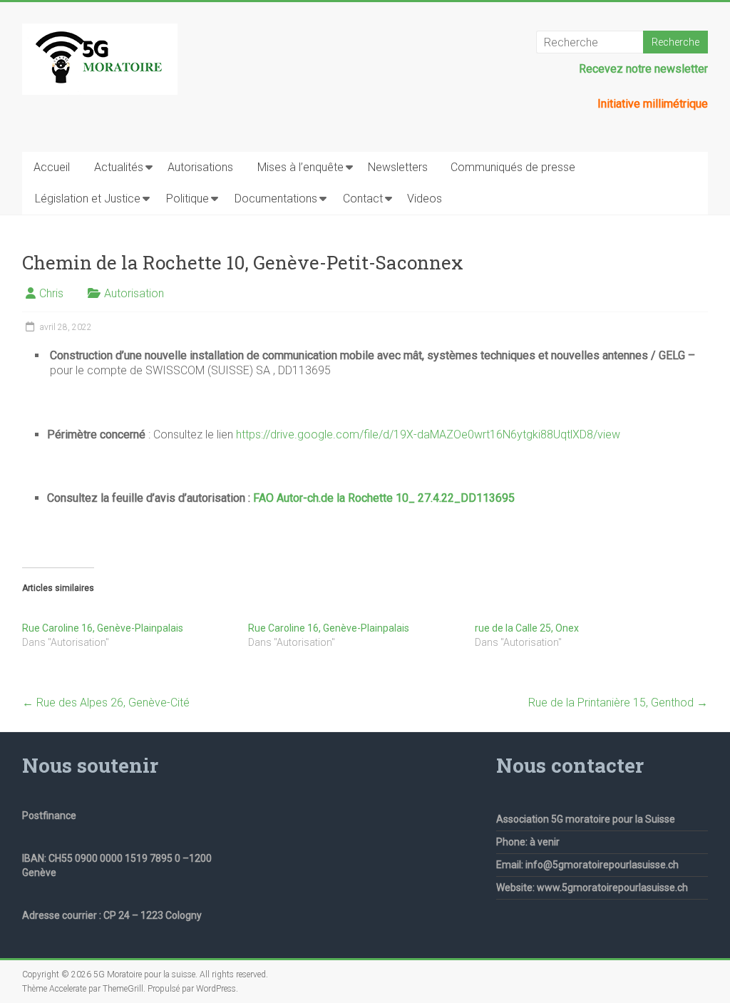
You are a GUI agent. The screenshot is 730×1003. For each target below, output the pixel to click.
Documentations (276, 198)
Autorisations (200, 167)
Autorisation (134, 293)
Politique (187, 198)
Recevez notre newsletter (643, 69)
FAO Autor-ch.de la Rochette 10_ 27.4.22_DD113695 (384, 498)
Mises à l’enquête (300, 167)
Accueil (52, 167)
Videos (424, 198)
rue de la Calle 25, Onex (527, 628)
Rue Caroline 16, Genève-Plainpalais (102, 628)
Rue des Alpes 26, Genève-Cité (106, 702)
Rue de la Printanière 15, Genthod (618, 702)
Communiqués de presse (513, 167)
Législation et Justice (87, 198)
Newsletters (398, 167)
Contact (363, 198)
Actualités (118, 167)
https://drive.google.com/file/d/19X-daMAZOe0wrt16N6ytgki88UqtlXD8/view (428, 434)
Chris (51, 293)
